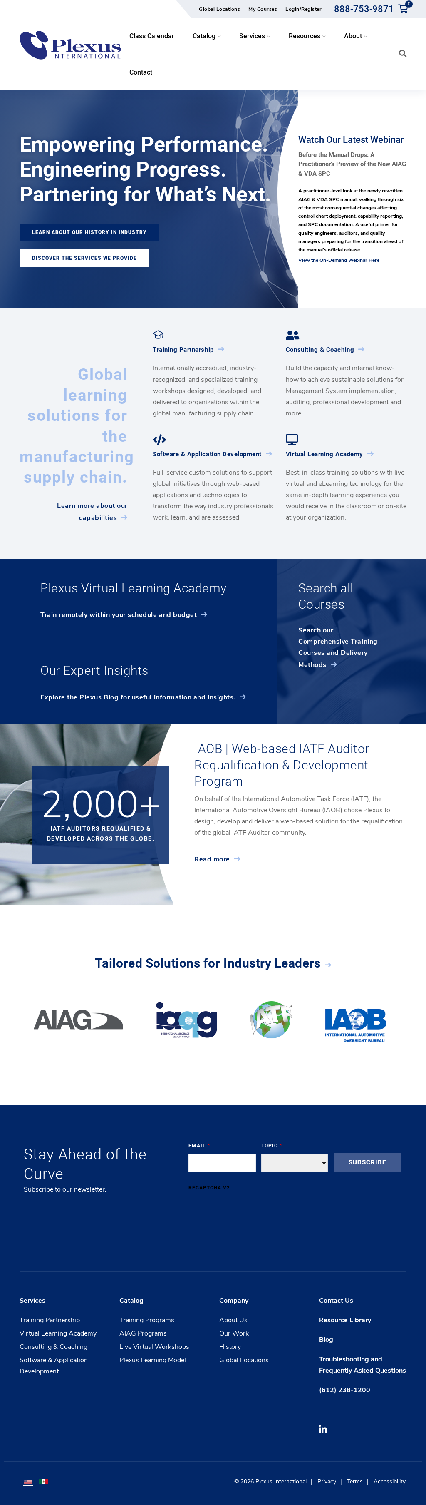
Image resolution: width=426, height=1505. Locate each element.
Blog (326, 1339)
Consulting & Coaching (320, 349)
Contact (140, 72)
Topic (271, 1146)
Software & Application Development (207, 454)
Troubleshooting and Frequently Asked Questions (362, 1365)
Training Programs (146, 1320)
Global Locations (219, 9)
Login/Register (303, 9)
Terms (355, 1481)
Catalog (131, 1300)
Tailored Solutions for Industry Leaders (208, 963)
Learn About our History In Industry (89, 232)
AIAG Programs (143, 1333)
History (230, 1346)
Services (32, 1300)
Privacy (326, 1481)
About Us (233, 1320)
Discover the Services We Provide (84, 258)
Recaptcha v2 (209, 1188)
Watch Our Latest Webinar (351, 139)
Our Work (234, 1333)
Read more (212, 859)
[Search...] (402, 53)
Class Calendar (151, 36)
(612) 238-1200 (344, 1390)
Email (199, 1146)
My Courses (262, 9)
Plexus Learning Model (152, 1360)
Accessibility (390, 1481)
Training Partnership (183, 349)
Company (233, 1300)
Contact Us (336, 1300)
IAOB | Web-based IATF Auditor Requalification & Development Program (281, 765)
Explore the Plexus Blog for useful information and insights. (137, 697)
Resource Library (345, 1320)
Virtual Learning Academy (324, 454)
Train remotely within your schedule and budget (118, 614)
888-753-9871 (364, 9)
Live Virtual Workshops (154, 1346)
